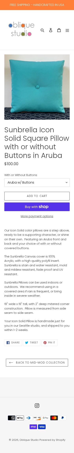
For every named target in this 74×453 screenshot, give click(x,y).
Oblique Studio (29, 440)
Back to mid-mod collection (40, 362)
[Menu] (67, 30)
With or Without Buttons (20, 175)
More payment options (37, 216)
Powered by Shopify (52, 440)
